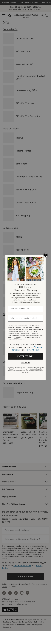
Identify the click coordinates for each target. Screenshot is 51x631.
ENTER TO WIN (25, 356)
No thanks (25, 362)
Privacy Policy (32, 350)
